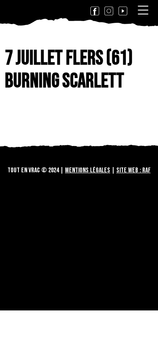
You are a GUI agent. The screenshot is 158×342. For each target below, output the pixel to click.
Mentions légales (87, 170)
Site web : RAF (133, 170)
